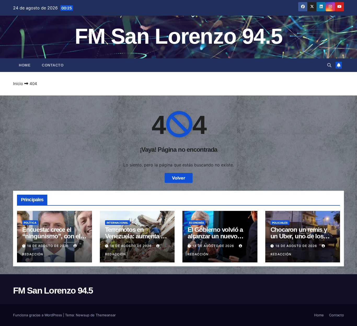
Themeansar (106, 315)
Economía (196, 222)
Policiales (280, 222)
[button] (329, 65)
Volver (178, 178)
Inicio (18, 83)
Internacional (117, 222)
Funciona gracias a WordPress (38, 315)
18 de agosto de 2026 (48, 246)
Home (24, 65)
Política (30, 222)
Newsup (82, 315)
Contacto (53, 65)
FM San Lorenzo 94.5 (178, 36)
